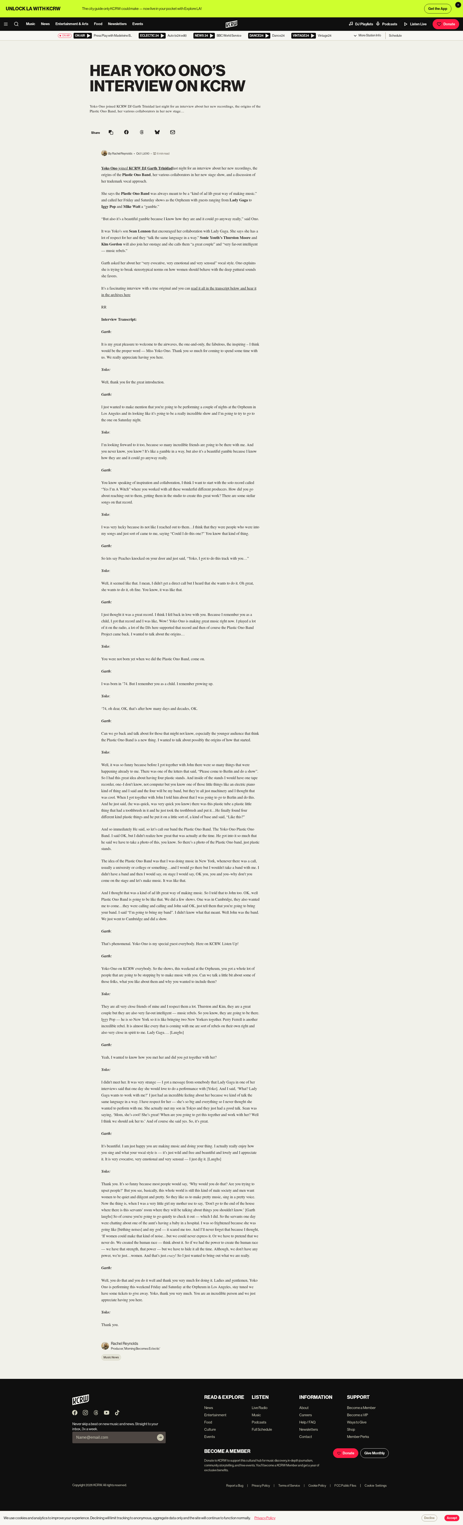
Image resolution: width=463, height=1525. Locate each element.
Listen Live (418, 24)
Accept (452, 1518)
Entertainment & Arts (71, 24)
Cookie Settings (376, 1485)
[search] (18, 24)
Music (30, 24)
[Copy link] (111, 133)
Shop (351, 1429)
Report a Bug (234, 1485)
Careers (305, 1415)
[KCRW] (80, 1404)
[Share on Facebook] (126, 133)
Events (137, 24)
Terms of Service (287, 1485)
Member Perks (358, 1437)
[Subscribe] (160, 1437)
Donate (449, 24)
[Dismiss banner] (458, 5)
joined (123, 167)
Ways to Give (357, 1422)
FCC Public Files (343, 1485)
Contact (305, 1437)
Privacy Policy (258, 1485)
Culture (210, 1429)
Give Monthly (374, 1453)
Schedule (395, 35)
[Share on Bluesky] (157, 133)
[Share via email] (172, 132)
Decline (429, 1518)
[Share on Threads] (141, 133)
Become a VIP (357, 1415)
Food (98, 24)
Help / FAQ (307, 1422)
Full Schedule (262, 1429)
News (45, 24)
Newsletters (117, 24)
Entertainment (215, 1415)
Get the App (437, 9)
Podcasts (389, 24)
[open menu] (7, 24)
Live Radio (259, 1408)
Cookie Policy (315, 1485)
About (304, 1408)
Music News (111, 1357)
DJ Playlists (364, 24)
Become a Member (361, 1408)
